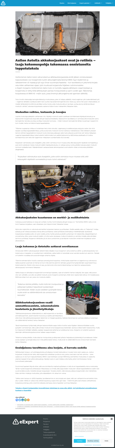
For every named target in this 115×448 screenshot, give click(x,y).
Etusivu (62, 3)
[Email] (25, 400)
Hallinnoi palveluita (79, 436)
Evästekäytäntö (88, 444)
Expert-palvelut (84, 3)
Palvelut (45, 424)
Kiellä (106, 441)
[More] (28, 400)
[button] (111, 419)
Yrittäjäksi (46, 429)
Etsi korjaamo (72, 3)
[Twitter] (19, 400)
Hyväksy (79, 441)
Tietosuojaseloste (97, 444)
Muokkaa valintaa (93, 441)
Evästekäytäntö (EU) (49, 435)
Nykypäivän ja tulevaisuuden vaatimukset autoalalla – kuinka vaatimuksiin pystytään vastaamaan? (45, 404)
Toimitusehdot (48, 438)
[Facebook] (17, 400)
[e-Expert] (3, 3)
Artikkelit (97, 3)
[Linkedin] (22, 400)
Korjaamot (46, 421)
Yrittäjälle (108, 3)
